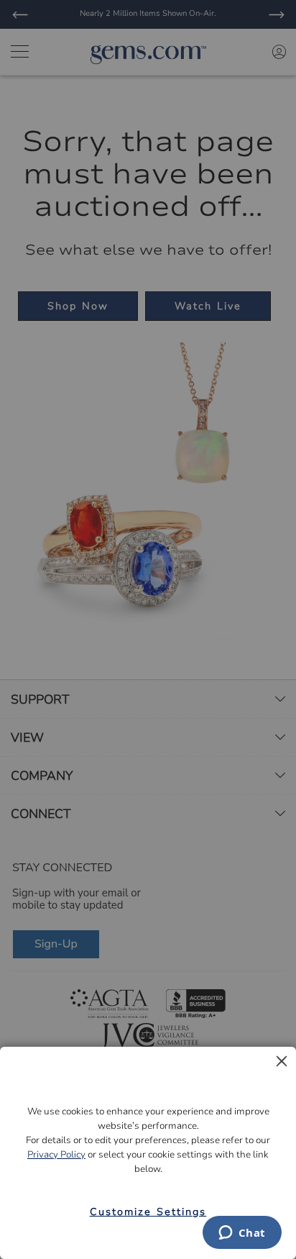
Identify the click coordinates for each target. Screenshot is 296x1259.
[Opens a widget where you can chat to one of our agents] (242, 1234)
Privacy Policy (56, 1154)
